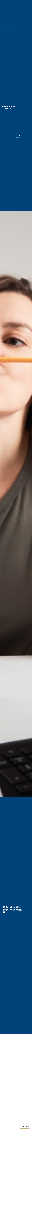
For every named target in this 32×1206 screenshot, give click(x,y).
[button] (17, 136)
